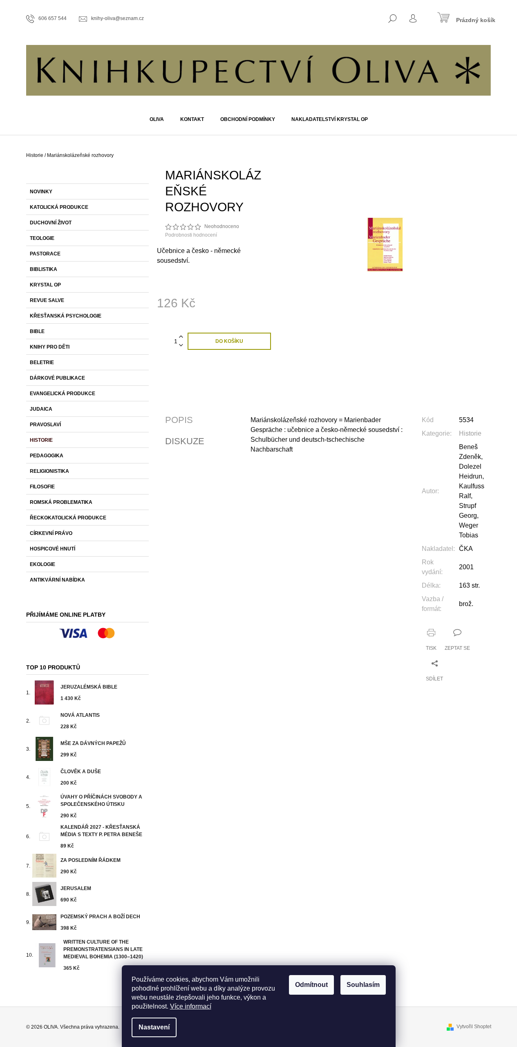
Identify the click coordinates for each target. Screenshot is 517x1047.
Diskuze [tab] (184, 441)
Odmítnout (311, 984)
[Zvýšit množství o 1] (181, 337)
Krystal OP (45, 285)
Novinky (41, 192)
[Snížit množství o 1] (181, 345)
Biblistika (43, 269)
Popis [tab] (179, 420)
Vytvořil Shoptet (474, 1026)
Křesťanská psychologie (65, 316)
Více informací (190, 1006)
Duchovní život (51, 223)
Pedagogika (46, 456)
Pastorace (45, 254)
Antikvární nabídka (57, 580)
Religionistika (49, 471)
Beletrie (42, 362)
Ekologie (42, 564)
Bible (37, 331)
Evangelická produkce (62, 393)
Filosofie (42, 487)
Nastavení (154, 1027)
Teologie (42, 238)
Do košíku (229, 341)
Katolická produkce (59, 207)
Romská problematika (61, 502)
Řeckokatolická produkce (68, 518)
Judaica (41, 409)
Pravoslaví (45, 424)
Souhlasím (363, 984)
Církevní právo (51, 533)
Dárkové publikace (57, 378)
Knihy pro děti (49, 347)
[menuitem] (156, 119)
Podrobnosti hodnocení (191, 235)
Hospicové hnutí (52, 549)
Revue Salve (47, 300)
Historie (41, 440)
